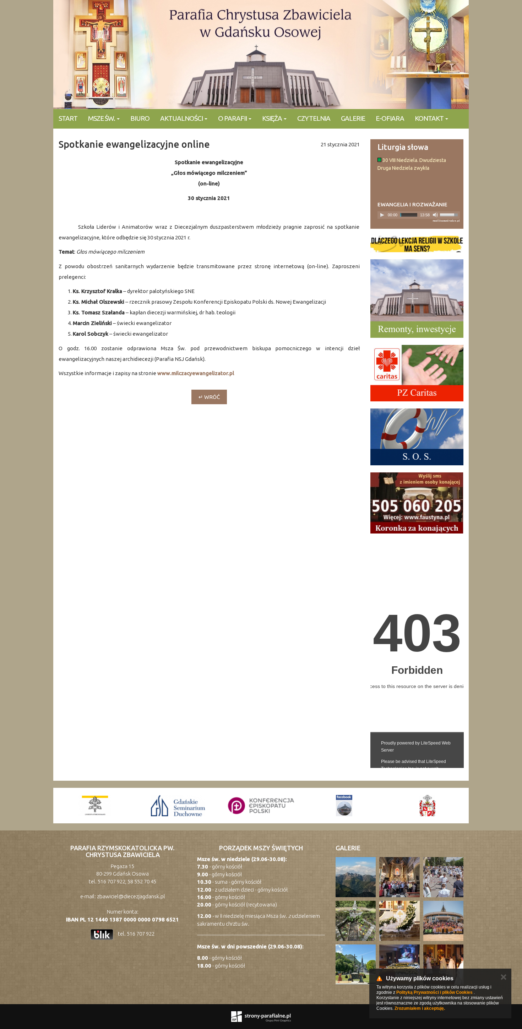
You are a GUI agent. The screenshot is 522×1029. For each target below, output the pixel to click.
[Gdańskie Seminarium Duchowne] (94, 805)
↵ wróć (209, 397)
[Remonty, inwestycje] (417, 298)
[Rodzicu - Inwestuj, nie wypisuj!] (417, 244)
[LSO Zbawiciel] (344, 805)
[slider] (450, 214)
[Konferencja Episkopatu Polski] (177, 805)
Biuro (139, 118)
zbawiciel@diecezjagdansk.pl (131, 896)
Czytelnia (313, 118)
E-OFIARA (390, 118)
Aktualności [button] (182, 118)
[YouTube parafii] (427, 805)
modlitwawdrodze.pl (446, 220)
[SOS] (417, 436)
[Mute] (435, 215)
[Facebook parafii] (261, 805)
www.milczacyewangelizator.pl (195, 373)
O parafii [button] (233, 118)
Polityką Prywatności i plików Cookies (434, 992)
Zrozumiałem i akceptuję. (420, 1008)
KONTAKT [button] (430, 118)
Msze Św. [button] (102, 118)
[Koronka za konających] (417, 503)
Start (68, 118)
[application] (418, 215)
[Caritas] (417, 373)
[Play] (382, 215)
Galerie (353, 118)
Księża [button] (272, 118)
